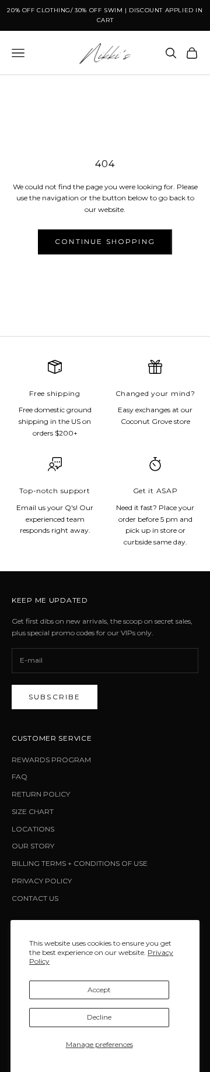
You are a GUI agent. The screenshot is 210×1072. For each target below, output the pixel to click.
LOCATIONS (33, 829)
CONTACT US (35, 898)
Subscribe (54, 696)
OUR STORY (33, 845)
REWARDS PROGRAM (51, 759)
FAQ (19, 776)
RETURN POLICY (41, 794)
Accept (99, 989)
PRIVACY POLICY (42, 880)
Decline (99, 1017)
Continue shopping (105, 241)
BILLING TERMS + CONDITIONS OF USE (80, 863)
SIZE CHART (33, 811)
